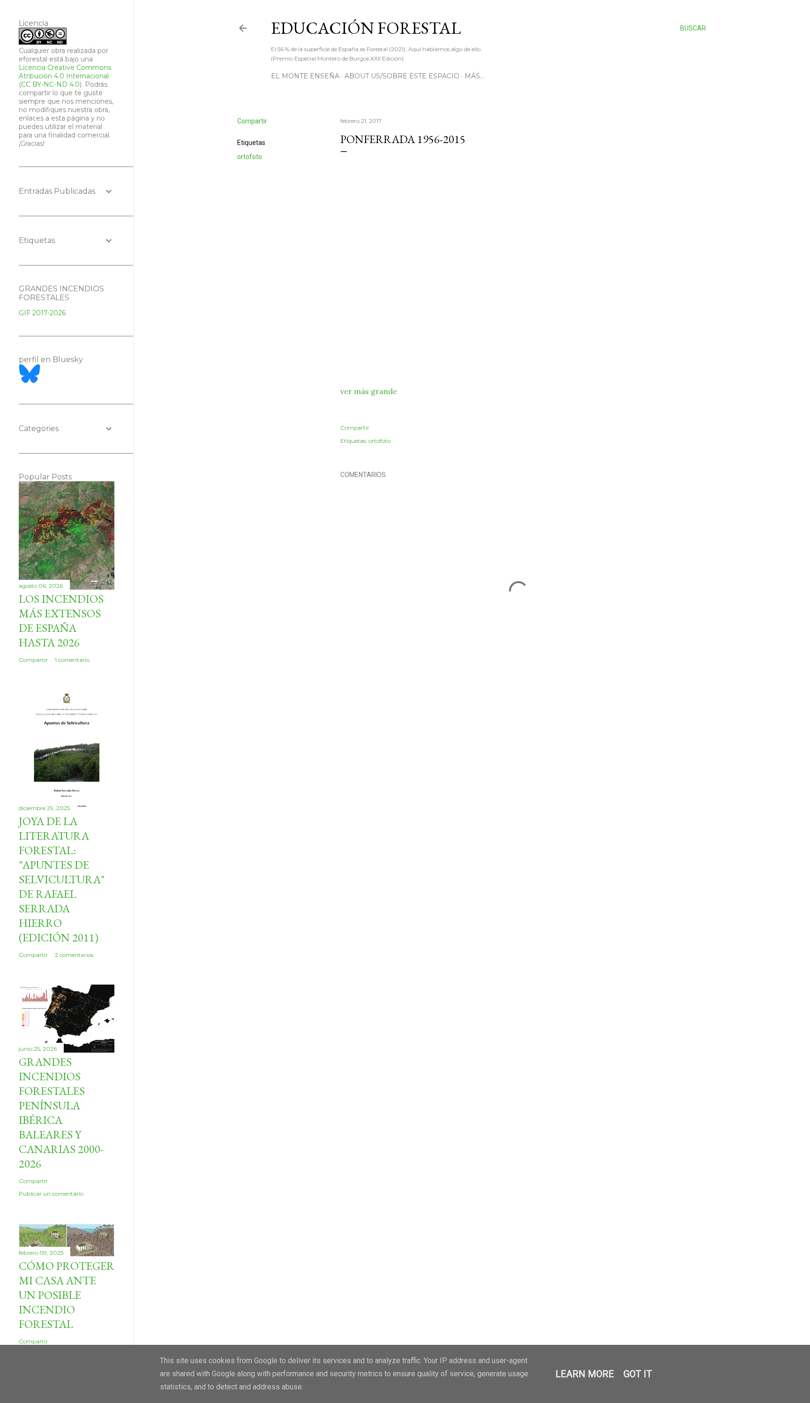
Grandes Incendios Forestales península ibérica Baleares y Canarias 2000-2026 (61, 1112)
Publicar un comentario (51, 1193)
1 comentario (72, 659)
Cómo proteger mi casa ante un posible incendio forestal (66, 1295)
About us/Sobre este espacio (402, 76)
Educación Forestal (366, 28)
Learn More (584, 1374)
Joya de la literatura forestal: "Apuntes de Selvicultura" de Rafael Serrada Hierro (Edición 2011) (62, 879)
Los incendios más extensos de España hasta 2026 (61, 621)
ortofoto (249, 156)
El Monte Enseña (305, 76)
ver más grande (368, 391)
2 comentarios (74, 954)
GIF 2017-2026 (42, 313)
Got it (637, 1374)
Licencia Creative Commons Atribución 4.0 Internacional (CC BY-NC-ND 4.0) (65, 76)
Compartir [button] (252, 121)
